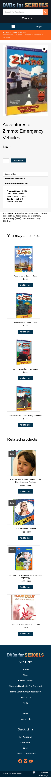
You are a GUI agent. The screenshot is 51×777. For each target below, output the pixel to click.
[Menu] (13, 26)
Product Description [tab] (15, 178)
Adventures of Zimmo (36, 213)
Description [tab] (10, 174)
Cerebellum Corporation (27, 216)
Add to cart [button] (25, 285)
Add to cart (19, 160)
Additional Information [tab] (16, 183)
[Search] (45, 12)
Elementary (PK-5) (12, 218)
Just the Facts (29, 218)
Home (5, 32)
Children (7, 221)
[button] (44, 49)
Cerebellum (9, 216)
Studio (12, 32)
